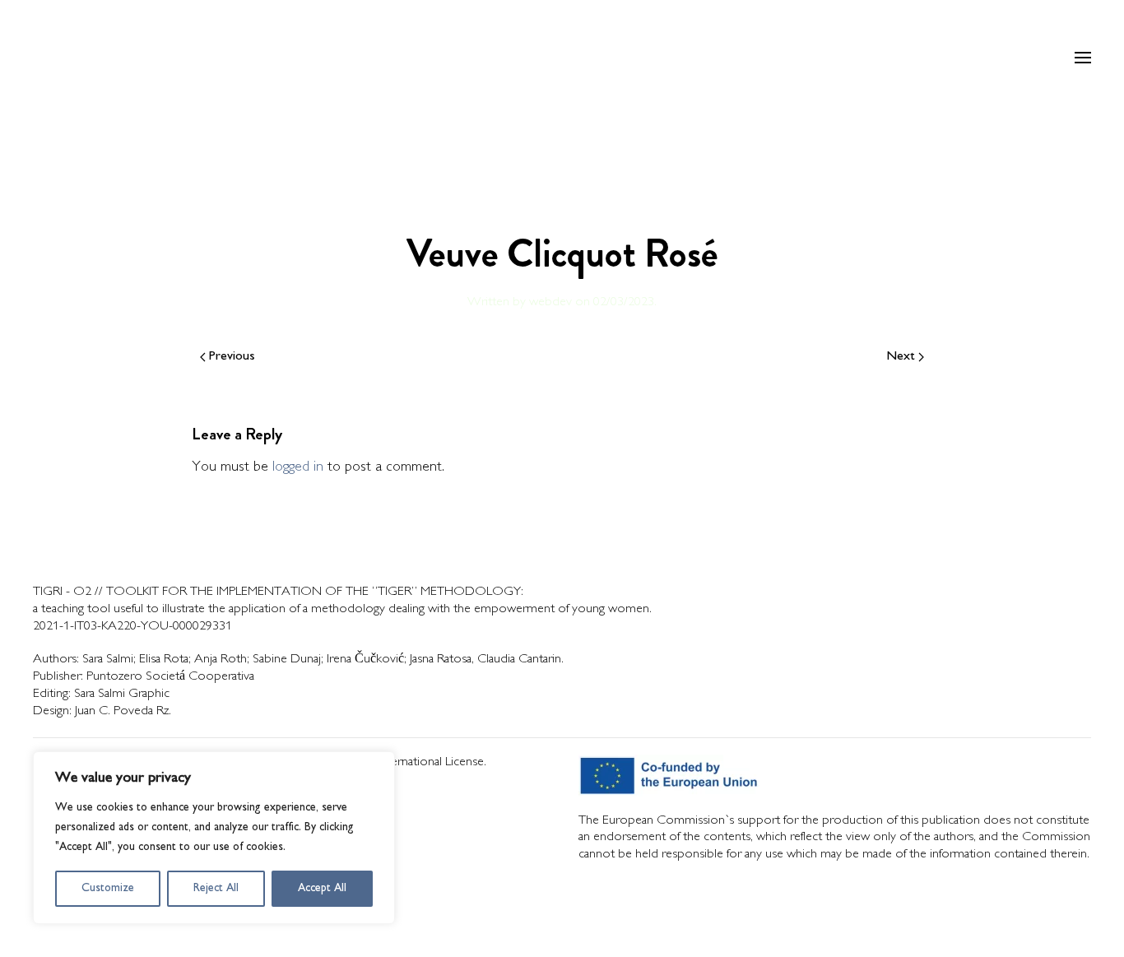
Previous (232, 357)
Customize (107, 888)
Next (901, 357)
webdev (550, 302)
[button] (1083, 57)
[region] (214, 837)
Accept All (322, 888)
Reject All (216, 888)
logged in (297, 467)
